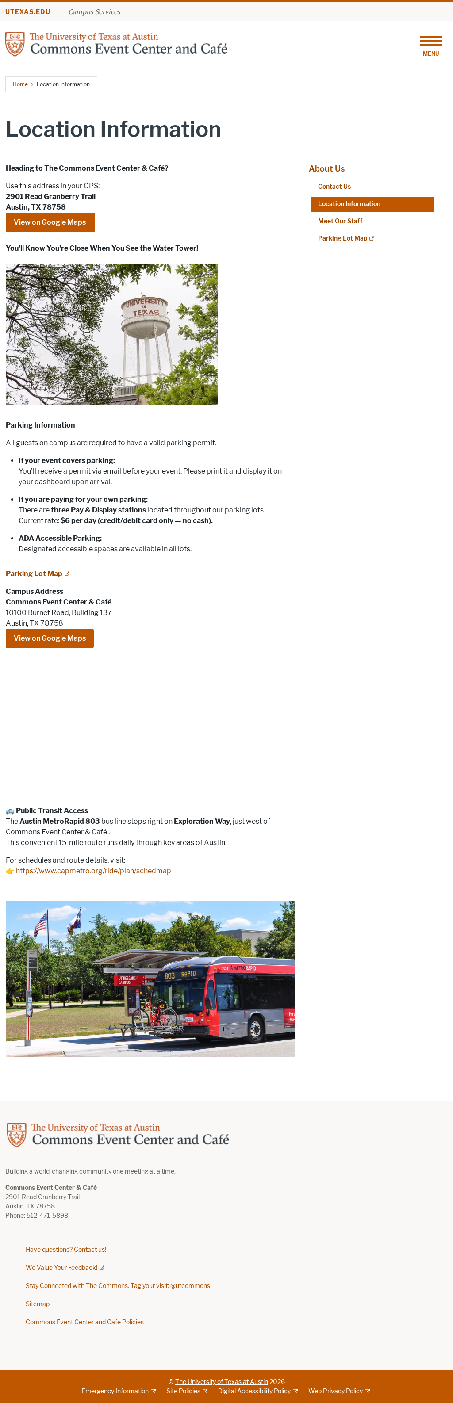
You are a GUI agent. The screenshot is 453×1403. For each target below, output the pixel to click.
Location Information (349, 204)
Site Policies (183, 1391)
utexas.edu (27, 12)
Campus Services (94, 11)
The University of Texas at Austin (221, 1382)
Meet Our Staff (340, 221)
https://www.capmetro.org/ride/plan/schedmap (93, 871)
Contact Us (334, 187)
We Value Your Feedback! (61, 1268)
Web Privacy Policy (335, 1391)
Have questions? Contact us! (66, 1250)
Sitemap (38, 1304)
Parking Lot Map (342, 238)
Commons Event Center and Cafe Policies (85, 1322)
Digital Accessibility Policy (254, 1391)
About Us (327, 169)
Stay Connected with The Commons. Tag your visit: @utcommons (118, 1286)
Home (20, 84)
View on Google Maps (50, 222)
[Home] (117, 44)
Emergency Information (115, 1391)
